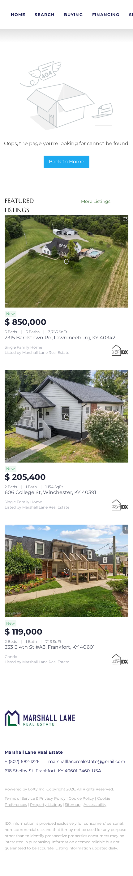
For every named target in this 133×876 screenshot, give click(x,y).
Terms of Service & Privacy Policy (35, 798)
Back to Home (66, 162)
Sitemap (72, 804)
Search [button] (45, 14)
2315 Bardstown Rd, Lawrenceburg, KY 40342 (60, 338)
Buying (73, 14)
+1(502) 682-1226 (22, 761)
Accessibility (95, 804)
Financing (106, 14)
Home (18, 14)
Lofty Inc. (36, 789)
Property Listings (46, 804)
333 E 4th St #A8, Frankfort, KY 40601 (50, 647)
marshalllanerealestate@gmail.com (86, 761)
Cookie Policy (81, 798)
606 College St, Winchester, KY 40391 (50, 492)
